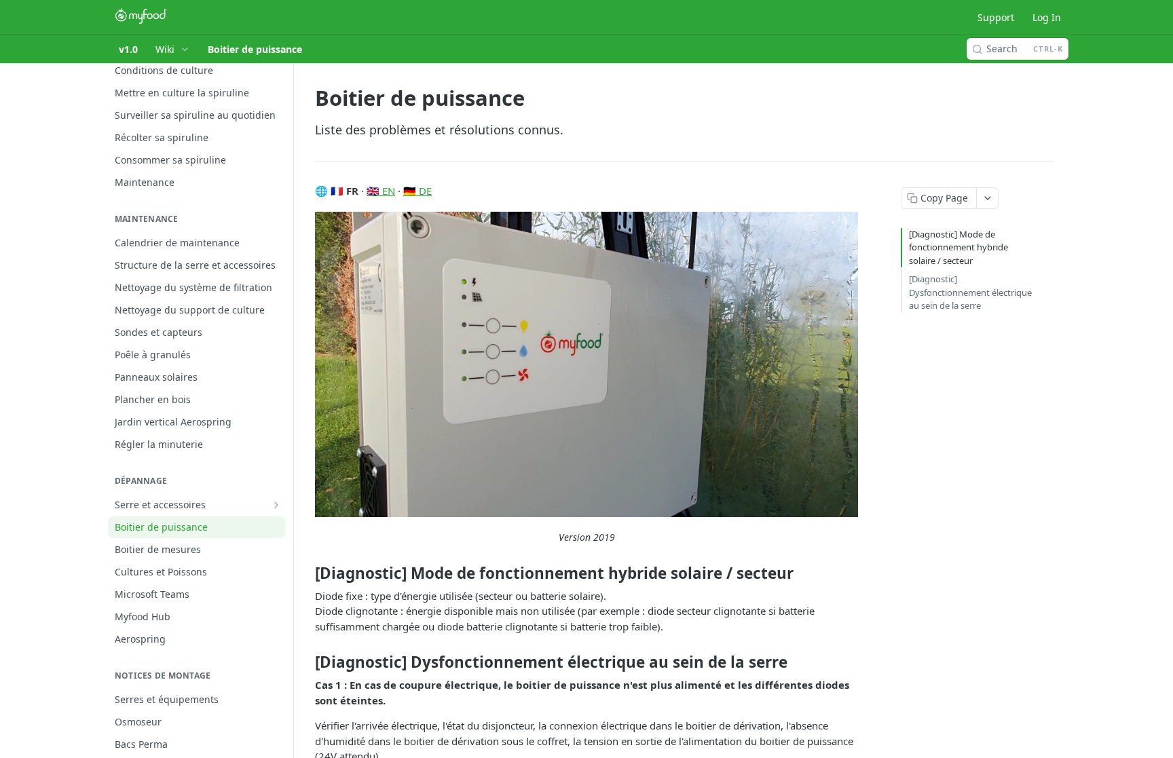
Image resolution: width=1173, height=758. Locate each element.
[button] (586, 364)
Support (996, 17)
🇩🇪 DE (417, 190)
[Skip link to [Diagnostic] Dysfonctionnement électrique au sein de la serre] (306, 662)
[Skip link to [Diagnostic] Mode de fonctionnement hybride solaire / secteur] (306, 573)
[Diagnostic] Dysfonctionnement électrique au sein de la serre (970, 292)
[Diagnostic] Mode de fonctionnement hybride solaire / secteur (958, 247)
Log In (1046, 17)
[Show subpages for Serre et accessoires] (276, 504)
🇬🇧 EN (381, 190)
